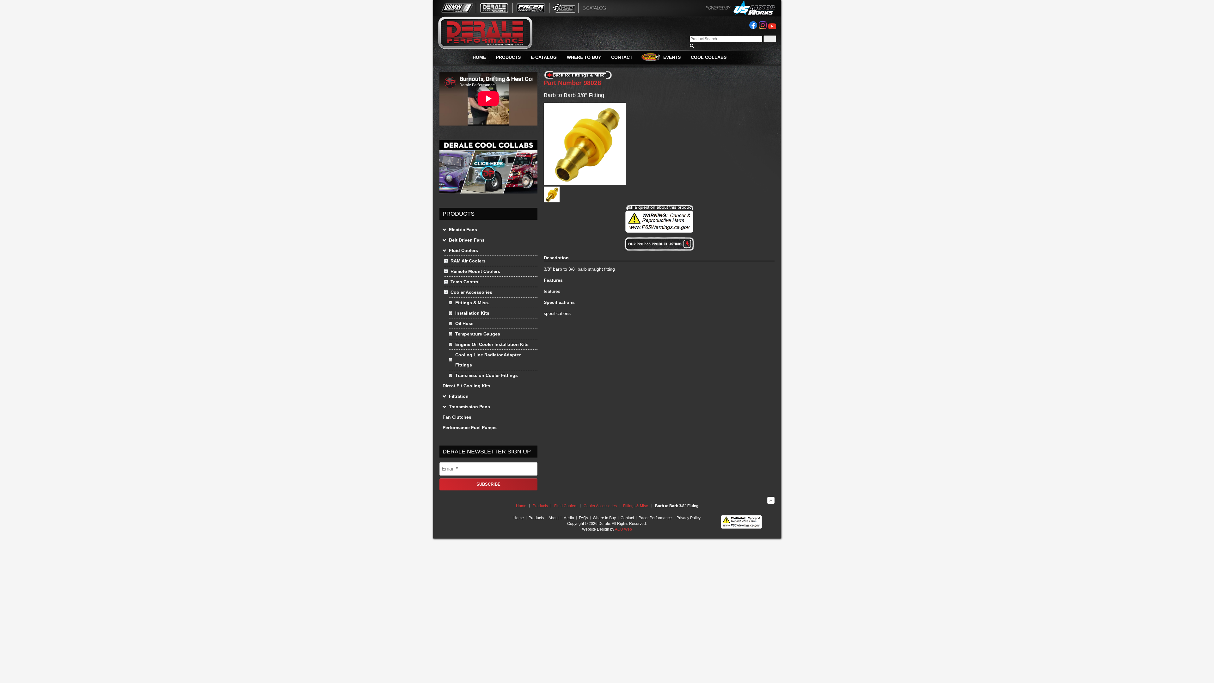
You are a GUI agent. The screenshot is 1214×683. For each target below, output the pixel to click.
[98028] (552, 200)
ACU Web (623, 529)
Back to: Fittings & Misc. (579, 74)
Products (540, 506)
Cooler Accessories (600, 506)
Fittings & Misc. (636, 506)
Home (521, 506)
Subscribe (488, 484)
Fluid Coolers (565, 506)
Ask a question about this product (659, 207)
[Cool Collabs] (488, 191)
